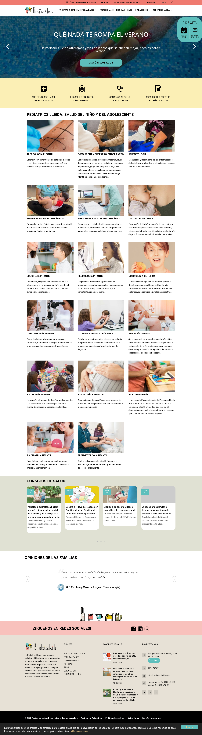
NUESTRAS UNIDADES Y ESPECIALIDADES (76, 10)
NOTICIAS (120, 10)
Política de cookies (114, 718)
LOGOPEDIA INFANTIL (38, 276)
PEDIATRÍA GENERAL (139, 333)
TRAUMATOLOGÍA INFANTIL (93, 455)
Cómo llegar (154, 660)
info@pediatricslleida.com (159, 675)
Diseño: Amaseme (151, 718)
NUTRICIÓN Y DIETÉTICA (141, 276)
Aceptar (190, 727)
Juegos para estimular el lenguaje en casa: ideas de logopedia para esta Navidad (118, 510)
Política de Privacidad (91, 718)
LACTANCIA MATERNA (140, 218)
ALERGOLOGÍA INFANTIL (40, 154)
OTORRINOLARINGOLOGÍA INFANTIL (97, 333)
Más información (79, 731)
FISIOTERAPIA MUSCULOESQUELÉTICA (99, 218)
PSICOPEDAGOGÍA (138, 394)
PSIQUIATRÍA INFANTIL (39, 455)
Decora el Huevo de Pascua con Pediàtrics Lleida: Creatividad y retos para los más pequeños (43, 510)
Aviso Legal (133, 718)
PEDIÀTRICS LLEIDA (161, 10)
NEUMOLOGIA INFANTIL (90, 276)
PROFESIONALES (106, 10)
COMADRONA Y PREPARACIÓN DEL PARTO (101, 154)
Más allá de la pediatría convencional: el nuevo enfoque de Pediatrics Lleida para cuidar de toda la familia (125, 673)
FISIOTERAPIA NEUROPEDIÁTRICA (45, 218)
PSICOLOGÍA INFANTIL (39, 394)
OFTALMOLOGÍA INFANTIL (41, 333)
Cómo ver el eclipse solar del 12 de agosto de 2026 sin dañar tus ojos (124, 656)
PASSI (129, 10)
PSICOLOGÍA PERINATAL (91, 394)
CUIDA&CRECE (141, 10)
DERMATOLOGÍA (137, 154)
